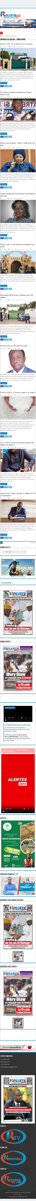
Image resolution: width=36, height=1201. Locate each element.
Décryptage (11, 447)
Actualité (11, 498)
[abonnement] (35, 39)
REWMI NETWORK (25, 1199)
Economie (11, 198)
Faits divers (12, 97)
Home (2, 36)
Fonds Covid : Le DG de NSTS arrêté (13, 346)
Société (11, 46)
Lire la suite (3, 83)
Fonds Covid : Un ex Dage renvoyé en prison (16, 44)
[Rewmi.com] (11, 14)
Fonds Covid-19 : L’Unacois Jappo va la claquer (17, 392)
